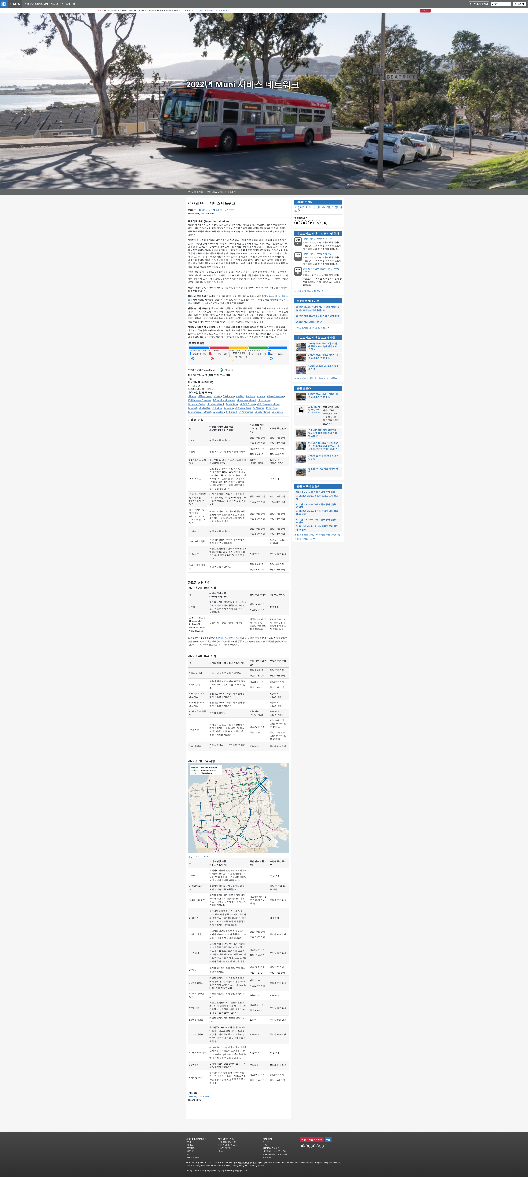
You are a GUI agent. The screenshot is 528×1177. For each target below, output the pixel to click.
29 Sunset (192, 408)
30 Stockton (205, 408)
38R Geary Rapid (243, 408)
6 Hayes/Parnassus (275, 396)
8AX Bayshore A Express (199, 400)
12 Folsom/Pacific (196, 404)
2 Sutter (240, 396)
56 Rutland (231, 412)
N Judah (217, 396)
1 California (228, 396)
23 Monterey (232, 404)
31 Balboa (217, 408)
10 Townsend (264, 400)
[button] (519, 4)
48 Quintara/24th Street (199, 412)
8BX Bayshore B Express (224, 400)
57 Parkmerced (246, 412)
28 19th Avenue (247, 404)
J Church (192, 396)
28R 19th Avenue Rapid (268, 404)
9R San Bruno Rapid (246, 400)
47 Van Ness (271, 408)
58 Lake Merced (262, 412)
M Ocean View (205, 396)
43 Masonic (258, 408)
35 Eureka (228, 408)
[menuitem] (29, 4)
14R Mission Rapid (215, 404)
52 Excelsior (218, 412)
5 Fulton (261, 396)
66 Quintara (277, 412)
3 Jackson (250, 396)
